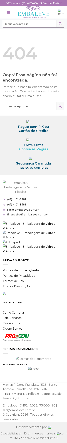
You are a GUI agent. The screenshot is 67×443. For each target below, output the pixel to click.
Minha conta (11, 323)
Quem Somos (12, 328)
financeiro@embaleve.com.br (27, 214)
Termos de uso (13, 281)
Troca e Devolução (16, 286)
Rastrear (52, 3)
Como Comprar (13, 312)
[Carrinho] (61, 12)
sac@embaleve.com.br (23, 209)
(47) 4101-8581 (16, 199)
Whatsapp (24, 3)
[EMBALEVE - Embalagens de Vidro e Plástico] (34, 12)
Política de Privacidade (19, 275)
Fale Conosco (12, 318)
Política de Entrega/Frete (21, 270)
